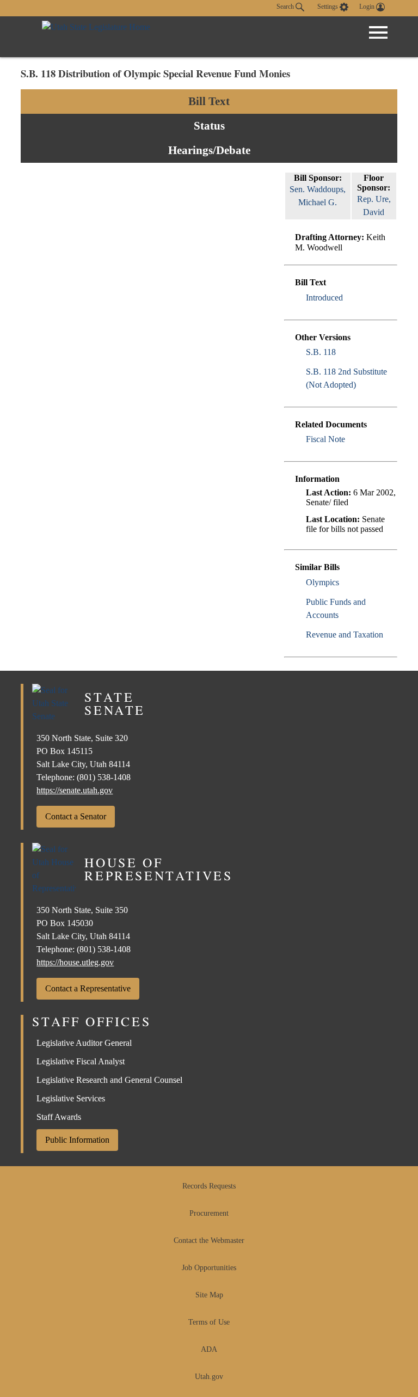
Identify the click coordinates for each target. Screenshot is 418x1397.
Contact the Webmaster (209, 1240)
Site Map (209, 1295)
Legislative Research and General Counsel (109, 1079)
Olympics (322, 582)
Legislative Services (70, 1098)
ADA (209, 1349)
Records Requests (209, 1186)
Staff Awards (58, 1117)
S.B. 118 (321, 352)
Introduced (324, 297)
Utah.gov (209, 1377)
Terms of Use (209, 1322)
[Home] (96, 36)
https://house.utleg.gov (75, 962)
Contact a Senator (75, 816)
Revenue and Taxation (344, 634)
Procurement (209, 1213)
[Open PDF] (349, 297)
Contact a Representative (88, 988)
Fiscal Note (325, 439)
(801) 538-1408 (104, 777)
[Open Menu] (378, 32)
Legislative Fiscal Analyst (80, 1061)
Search (286, 6)
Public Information (77, 1139)
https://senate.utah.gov (74, 790)
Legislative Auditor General (84, 1042)
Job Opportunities (209, 1268)
